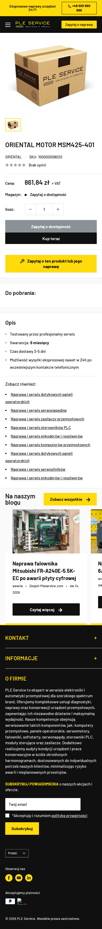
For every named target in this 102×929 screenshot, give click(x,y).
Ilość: (10, 209)
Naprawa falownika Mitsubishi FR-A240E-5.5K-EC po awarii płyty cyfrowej (44, 570)
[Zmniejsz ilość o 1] (30, 209)
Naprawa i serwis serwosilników (38, 469)
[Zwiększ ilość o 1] (58, 209)
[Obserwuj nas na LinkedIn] (28, 878)
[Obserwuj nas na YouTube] (18, 878)
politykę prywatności (69, 815)
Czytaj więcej (42, 609)
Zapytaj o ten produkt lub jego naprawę (54, 263)
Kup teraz (51, 238)
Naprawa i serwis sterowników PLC (41, 427)
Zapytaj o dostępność (51, 226)
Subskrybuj (22, 828)
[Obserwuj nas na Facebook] (9, 878)
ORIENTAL (13, 157)
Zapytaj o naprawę (79, 24)
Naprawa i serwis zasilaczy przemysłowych (47, 418)
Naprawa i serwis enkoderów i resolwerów (47, 436)
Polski (12, 853)
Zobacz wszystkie (66, 499)
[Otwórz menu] (7, 25)
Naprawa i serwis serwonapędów (39, 410)
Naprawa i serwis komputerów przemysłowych (50, 444)
